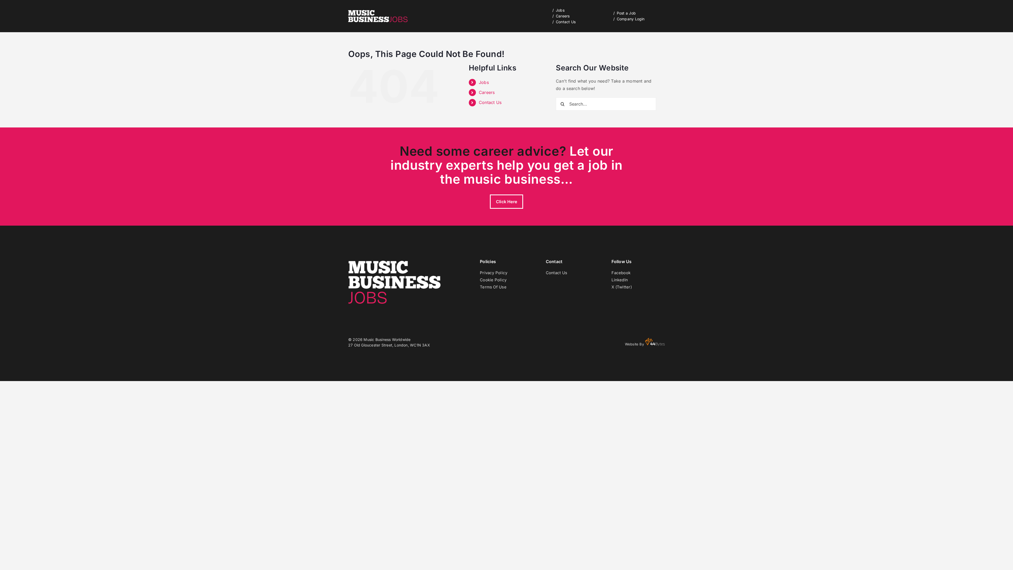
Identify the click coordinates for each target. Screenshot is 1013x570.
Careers (487, 92)
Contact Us (490, 102)
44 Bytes (655, 342)
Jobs (484, 82)
